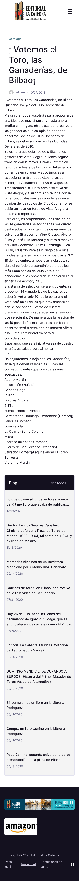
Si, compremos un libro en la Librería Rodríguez (35, 705)
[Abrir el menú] (70, 11)
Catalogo (15, 39)
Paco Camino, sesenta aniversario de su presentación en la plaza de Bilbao (38, 757)
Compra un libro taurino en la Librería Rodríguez (36, 731)
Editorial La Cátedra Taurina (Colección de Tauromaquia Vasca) (37, 647)
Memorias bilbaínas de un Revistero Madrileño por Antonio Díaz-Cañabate (36, 564)
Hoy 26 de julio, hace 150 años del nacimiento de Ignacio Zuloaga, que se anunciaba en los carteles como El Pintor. (39, 619)
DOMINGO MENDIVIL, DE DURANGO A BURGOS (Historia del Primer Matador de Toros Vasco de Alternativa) (39, 676)
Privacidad (28, 864)
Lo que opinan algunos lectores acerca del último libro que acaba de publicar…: (38, 501)
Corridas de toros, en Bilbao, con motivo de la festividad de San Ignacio (38, 590)
